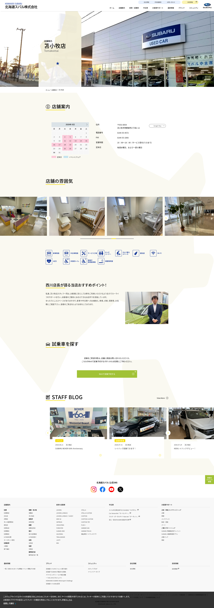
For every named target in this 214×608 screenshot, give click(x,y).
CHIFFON (84, 516)
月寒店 (6, 519)
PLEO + (83, 525)
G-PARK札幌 (7, 537)
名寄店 (31, 549)
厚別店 (6, 525)
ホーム (48, 90)
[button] (82, 238)
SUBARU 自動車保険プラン (170, 534)
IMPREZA (59, 522)
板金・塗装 (165, 522)
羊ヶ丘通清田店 (8, 522)
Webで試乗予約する (107, 374)
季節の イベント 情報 (209, 480)
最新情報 (7, 563)
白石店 (6, 516)
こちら (69, 599)
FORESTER (59, 528)
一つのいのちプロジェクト (54, 578)
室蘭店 (31, 513)
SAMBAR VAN (85, 528)
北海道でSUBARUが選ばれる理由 (56, 572)
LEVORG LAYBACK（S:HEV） (65, 516)
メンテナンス (166, 519)
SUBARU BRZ (60, 531)
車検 (163, 516)
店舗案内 (54, 90)
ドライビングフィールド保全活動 (56, 575)
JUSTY (58, 540)
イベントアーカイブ (94, 572)
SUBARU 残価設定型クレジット (171, 531)
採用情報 (190, 2)
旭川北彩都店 (33, 534)
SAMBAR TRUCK (86, 531)
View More (161, 398)
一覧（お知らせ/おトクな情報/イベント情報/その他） (20, 569)
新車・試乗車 (60, 505)
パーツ (164, 525)
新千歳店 (6, 549)
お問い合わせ (171, 2)
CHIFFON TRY (85, 522)
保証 (163, 540)
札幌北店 (6, 528)
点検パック (165, 537)
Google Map (157, 126)
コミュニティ (92, 563)
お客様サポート (167, 505)
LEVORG (59, 510)
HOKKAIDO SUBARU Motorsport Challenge (59, 581)
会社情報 (146, 2)
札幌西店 (6, 513)
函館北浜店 (32, 528)
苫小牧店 (31, 516)
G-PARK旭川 (32, 537)
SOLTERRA (59, 534)
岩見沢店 (31, 522)
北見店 (31, 543)
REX (57, 543)
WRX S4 (58, 519)
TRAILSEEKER (60, 537)
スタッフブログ (92, 569)
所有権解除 (158, 2)
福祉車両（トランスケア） (89, 534)
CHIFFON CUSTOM (87, 519)
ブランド (49, 563)
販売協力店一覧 (33, 555)
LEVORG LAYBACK (62, 513)
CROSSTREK (60, 525)
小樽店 (6, 546)
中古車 (111, 505)
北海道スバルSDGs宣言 (53, 584)
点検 (163, 513)
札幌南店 (6, 534)
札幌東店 (6, 531)
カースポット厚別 (9, 540)
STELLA (83, 510)
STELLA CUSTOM (86, 513)
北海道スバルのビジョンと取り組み (56, 569)
